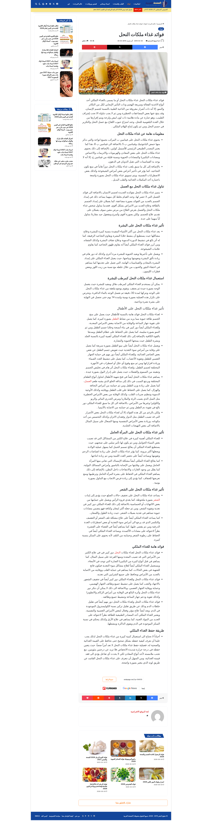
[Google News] (129, 688)
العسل (88, 381)
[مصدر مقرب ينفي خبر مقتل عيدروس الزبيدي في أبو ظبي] (44, 163)
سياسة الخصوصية (54, 816)
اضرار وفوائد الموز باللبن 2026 (153, 782)
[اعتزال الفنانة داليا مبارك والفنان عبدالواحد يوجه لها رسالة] (66, 53)
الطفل (115, 318)
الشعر (156, 499)
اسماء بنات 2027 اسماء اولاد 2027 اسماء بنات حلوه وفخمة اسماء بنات (48, 63)
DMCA (37, 816)
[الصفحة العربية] (157, 4)
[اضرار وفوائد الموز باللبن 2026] (151, 774)
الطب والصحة (119, 4)
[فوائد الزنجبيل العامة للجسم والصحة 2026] (151, 746)
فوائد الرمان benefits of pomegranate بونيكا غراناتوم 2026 (97, 786)
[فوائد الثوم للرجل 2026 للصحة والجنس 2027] (94, 747)
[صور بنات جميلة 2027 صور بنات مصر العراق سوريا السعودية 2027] (66, 84)
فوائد (128, 4)
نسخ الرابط (109, 679)
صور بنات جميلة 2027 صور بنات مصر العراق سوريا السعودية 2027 (49, 74)
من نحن (77, 816)
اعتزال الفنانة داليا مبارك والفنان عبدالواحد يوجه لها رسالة (49, 52)
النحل (118, 552)
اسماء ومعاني (105, 4)
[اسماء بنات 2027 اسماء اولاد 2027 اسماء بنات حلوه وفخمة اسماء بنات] (66, 64)
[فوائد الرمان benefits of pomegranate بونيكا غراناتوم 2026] (94, 775)
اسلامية (137, 4)
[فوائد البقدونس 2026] (123, 775)
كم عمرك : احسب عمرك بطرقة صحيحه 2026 (117, 9)
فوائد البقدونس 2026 (128, 784)
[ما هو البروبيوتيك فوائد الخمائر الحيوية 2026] (123, 748)
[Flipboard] (109, 688)
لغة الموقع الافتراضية (154, 41)
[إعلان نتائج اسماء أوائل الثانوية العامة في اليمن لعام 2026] (66, 29)
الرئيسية (160, 24)
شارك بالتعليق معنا (123, 803)
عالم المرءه (78, 4)
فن (69, 4)
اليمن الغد (44, 816)
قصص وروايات (92, 4)
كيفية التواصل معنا (67, 816)
